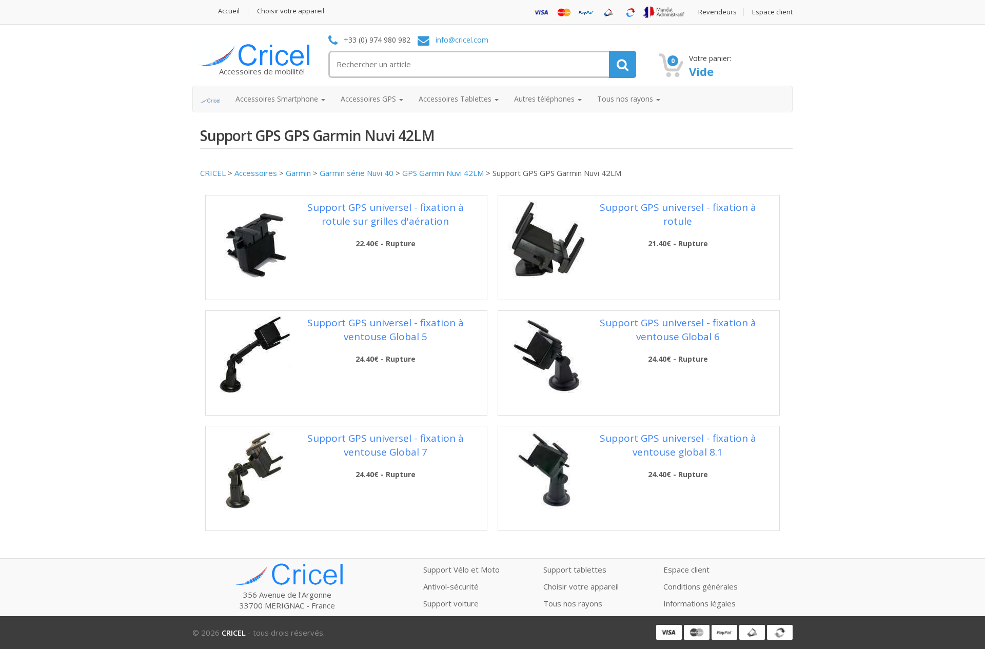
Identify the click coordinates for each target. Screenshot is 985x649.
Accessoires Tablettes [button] (456, 99)
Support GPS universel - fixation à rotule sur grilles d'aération (385, 214)
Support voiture (451, 603)
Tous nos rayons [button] (626, 99)
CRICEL (213, 173)
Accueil (229, 11)
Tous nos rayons (572, 603)
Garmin (298, 173)
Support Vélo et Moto (461, 569)
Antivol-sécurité (451, 586)
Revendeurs (717, 12)
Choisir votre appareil (290, 11)
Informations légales (699, 603)
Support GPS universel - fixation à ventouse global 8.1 (678, 445)
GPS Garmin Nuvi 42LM (443, 173)
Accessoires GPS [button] (369, 99)
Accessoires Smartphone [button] (277, 99)
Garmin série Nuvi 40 (356, 173)
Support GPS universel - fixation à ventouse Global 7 (385, 445)
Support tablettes (574, 569)
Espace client (772, 12)
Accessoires (255, 173)
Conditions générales (700, 586)
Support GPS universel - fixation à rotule (678, 214)
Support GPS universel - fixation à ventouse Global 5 (385, 329)
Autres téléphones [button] (545, 99)
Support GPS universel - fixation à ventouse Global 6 (678, 329)
